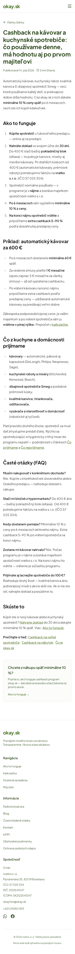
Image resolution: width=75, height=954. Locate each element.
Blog (6, 813)
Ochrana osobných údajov (19, 848)
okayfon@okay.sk (14, 901)
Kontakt (8, 827)
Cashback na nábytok (37, 642)
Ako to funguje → (18, 694)
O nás (6, 867)
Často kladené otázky (16, 820)
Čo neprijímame (32, 447)
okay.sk (11, 6)
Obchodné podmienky (17, 841)
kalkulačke (60, 324)
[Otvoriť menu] (69, 6)
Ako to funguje (53, 628)
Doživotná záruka (13, 806)
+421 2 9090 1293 (13, 908)
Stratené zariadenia (15, 780)
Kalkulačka (10, 773)
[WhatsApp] (5, 916)
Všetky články (15, 22)
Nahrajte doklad (31, 622)
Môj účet (8, 787)
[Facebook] (12, 916)
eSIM (6, 834)
